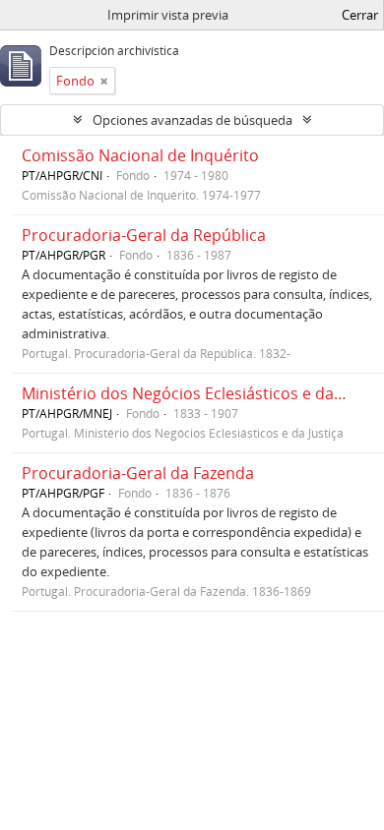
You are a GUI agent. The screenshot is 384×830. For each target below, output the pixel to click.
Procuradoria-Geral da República (144, 235)
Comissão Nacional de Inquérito (140, 155)
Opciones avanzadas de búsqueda (192, 120)
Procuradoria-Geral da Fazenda (138, 473)
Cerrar (360, 15)
